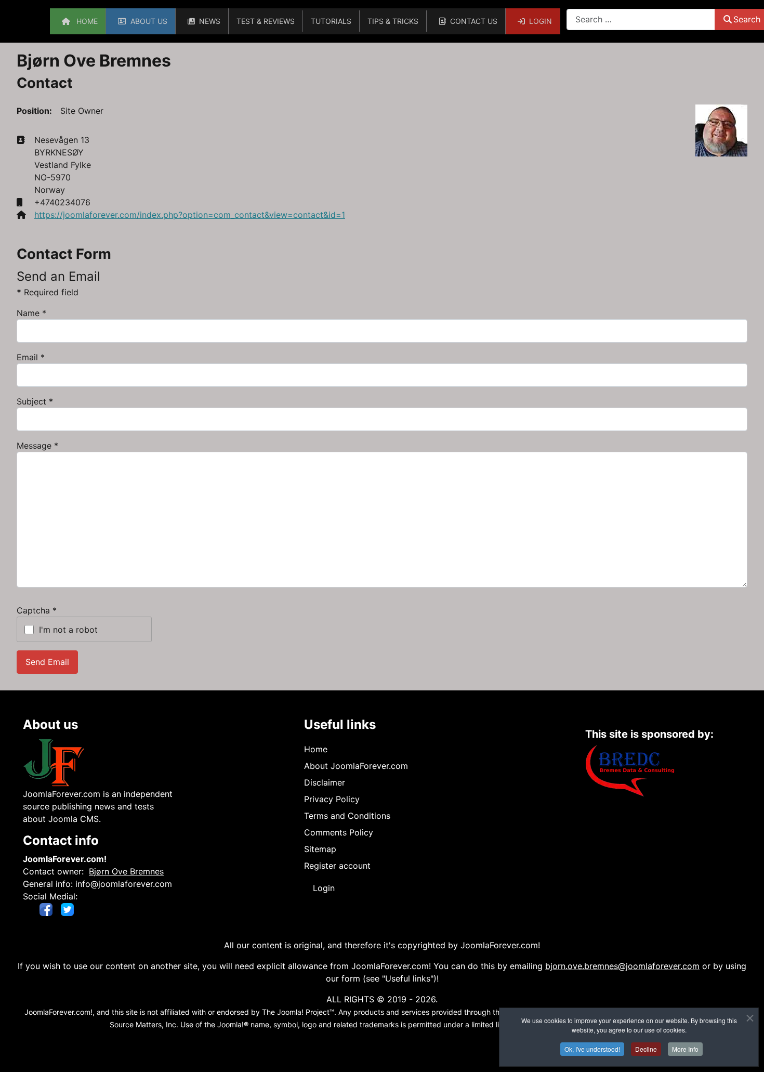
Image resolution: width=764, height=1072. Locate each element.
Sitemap (320, 849)
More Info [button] (685, 1048)
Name (31, 313)
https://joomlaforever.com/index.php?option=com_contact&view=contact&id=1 (189, 215)
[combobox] (641, 19)
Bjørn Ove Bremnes (126, 871)
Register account (337, 865)
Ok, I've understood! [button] (592, 1048)
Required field (47, 292)
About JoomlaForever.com (356, 766)
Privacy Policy (332, 799)
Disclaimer (324, 782)
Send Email (47, 662)
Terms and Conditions (347, 815)
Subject (35, 401)
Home (315, 749)
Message (37, 445)
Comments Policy (338, 832)
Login (324, 888)
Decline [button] (646, 1048)
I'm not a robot (68, 629)
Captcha (37, 610)
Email (31, 357)
